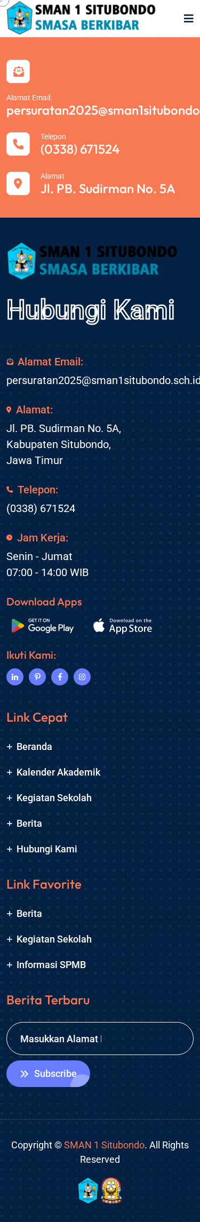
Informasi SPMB (51, 964)
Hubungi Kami (90, 309)
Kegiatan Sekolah (54, 797)
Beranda (34, 746)
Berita (29, 823)
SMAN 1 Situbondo (104, 1145)
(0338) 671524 (80, 149)
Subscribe (55, 1073)
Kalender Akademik (58, 772)
